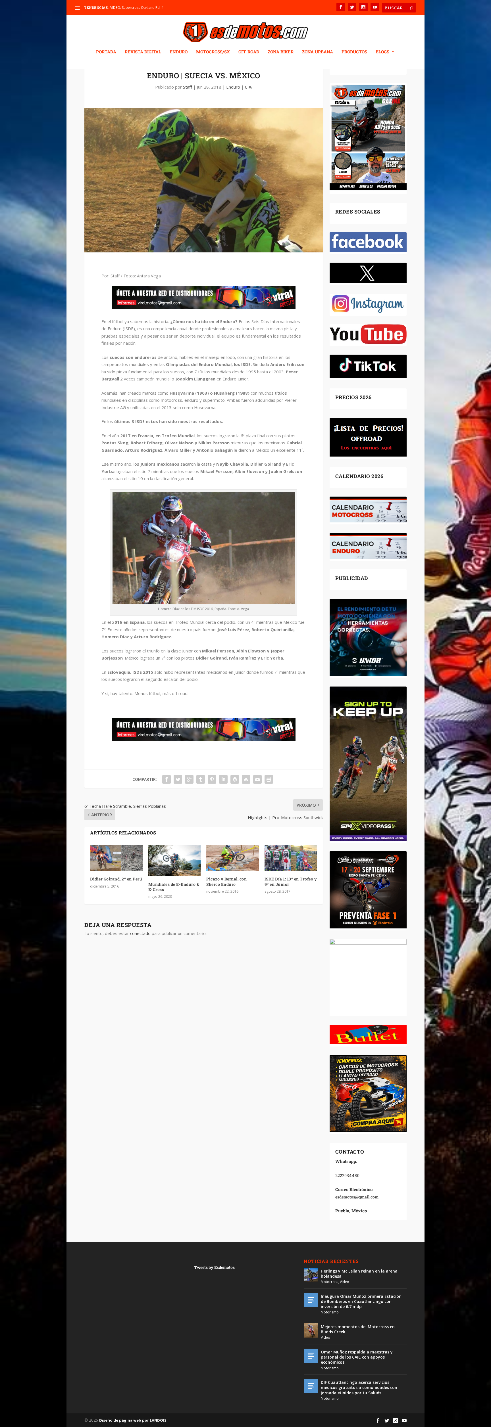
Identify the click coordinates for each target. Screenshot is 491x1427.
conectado (140, 933)
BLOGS (382, 52)
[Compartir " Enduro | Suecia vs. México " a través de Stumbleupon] (246, 779)
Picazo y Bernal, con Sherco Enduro (226, 881)
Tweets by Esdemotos (214, 1267)
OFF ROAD (248, 52)
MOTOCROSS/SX (213, 52)
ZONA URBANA (317, 52)
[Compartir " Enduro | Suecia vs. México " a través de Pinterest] (212, 779)
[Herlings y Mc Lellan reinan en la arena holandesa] (311, 1275)
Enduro (233, 87)
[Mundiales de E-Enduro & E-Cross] (174, 860)
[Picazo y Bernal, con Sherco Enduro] (232, 858)
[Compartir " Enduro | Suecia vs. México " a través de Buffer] (234, 779)
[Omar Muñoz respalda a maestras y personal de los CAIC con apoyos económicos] (311, 1356)
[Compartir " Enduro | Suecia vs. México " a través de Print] (268, 779)
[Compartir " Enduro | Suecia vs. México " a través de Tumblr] (200, 779)
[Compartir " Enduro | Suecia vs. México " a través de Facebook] (166, 779)
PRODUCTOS (354, 52)
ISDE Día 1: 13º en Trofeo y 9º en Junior (291, 881)
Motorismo (330, 1312)
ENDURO (179, 52)
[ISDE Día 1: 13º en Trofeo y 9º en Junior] (291, 858)
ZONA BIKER (281, 52)
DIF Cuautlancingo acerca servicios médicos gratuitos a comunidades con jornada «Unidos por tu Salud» (359, 1387)
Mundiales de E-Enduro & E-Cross (173, 887)
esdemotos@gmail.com (356, 1197)
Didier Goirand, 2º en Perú (116, 879)
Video (344, 1281)
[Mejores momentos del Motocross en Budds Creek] (311, 1330)
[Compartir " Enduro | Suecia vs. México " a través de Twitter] (178, 779)
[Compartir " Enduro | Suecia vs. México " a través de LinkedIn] (223, 779)
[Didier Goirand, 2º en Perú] (116, 858)
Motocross (329, 1281)
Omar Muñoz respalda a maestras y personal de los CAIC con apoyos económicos (357, 1357)
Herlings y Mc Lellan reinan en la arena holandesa (359, 1273)
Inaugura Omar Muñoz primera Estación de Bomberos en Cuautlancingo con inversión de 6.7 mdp (361, 1301)
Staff (187, 87)
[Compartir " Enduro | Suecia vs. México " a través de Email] (257, 779)
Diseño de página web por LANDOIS (133, 1420)
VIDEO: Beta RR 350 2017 (130, 7)
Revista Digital (143, 52)
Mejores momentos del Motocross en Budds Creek (358, 1329)
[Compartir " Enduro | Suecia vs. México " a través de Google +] (189, 779)
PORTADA (106, 52)
